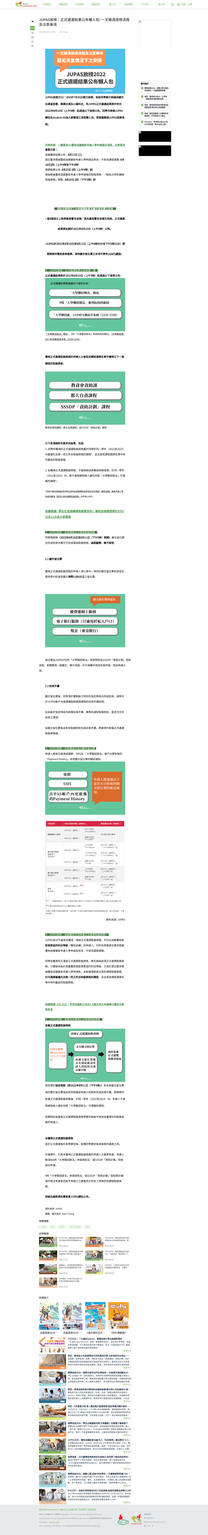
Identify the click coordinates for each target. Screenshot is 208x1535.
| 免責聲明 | (83, 1510)
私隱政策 (92, 1510)
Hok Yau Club (54, 1522)
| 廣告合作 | (64, 1510)
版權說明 (73, 1510)
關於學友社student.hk (49, 1510)
